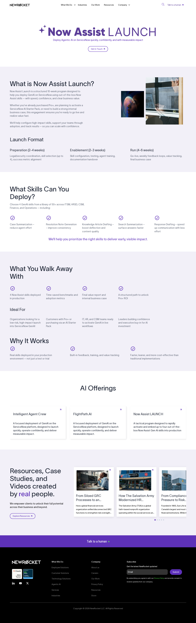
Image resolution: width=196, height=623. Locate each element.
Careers (94, 573)
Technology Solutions (61, 579)
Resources (109, 5)
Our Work (95, 5)
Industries (82, 5)
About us (95, 567)
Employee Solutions (60, 567)
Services (55, 590)
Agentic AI (56, 584)
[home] (20, 5)
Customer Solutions (60, 573)
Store (93, 596)
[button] (124, 5)
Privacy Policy (97, 584)
